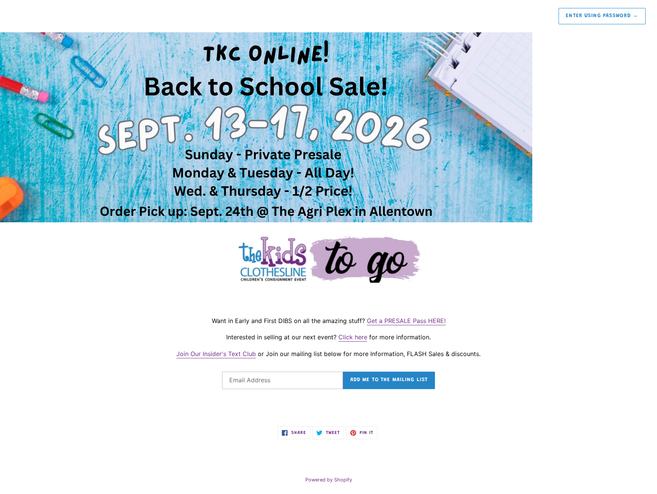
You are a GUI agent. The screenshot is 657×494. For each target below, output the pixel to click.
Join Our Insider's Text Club (216, 354)
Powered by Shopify (328, 480)
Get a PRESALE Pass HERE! (406, 321)
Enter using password (602, 16)
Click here (352, 337)
